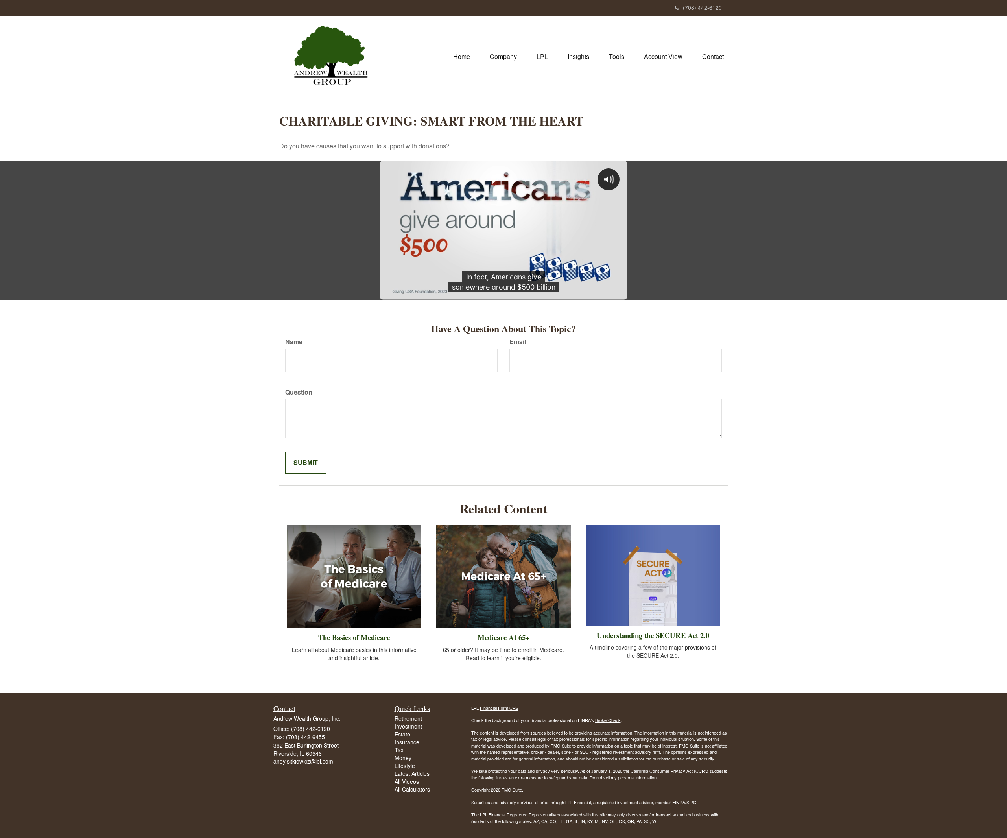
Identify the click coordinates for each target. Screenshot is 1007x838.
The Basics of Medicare (354, 637)
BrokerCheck (608, 720)
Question (298, 392)
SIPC (691, 802)
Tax (399, 750)
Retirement (408, 718)
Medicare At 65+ (504, 637)
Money (403, 758)
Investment (408, 726)
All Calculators (412, 789)
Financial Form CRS (499, 708)
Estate (402, 734)
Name (293, 342)
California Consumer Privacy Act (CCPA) (669, 771)
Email (517, 342)
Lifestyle (405, 766)
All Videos (407, 781)
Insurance (407, 742)
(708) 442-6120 (702, 7)
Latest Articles (412, 773)
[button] (503, 56)
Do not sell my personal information (623, 777)
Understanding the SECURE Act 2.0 (653, 635)
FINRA (678, 802)
